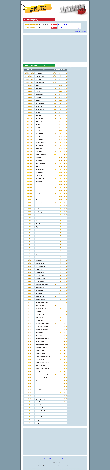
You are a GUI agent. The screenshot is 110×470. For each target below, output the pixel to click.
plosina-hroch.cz (41, 414)
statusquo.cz (39, 290)
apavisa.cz (39, 121)
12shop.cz (39, 199)
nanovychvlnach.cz (41, 347)
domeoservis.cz (40, 236)
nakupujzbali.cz (40, 266)
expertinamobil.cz (41, 314)
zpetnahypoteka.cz (41, 395)
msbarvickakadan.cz (42, 344)
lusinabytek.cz (40, 257)
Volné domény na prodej (52, 465)
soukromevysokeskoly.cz (43, 377)
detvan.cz (38, 97)
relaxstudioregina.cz (42, 284)
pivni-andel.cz (40, 359)
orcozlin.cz (39, 73)
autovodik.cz (39, 205)
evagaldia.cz (39, 242)
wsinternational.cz (41, 296)
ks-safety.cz (39, 332)
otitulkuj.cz (39, 269)
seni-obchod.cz (40, 371)
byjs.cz (38, 91)
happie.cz (38, 157)
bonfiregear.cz (40, 208)
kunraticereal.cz (40, 335)
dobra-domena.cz (41, 308)
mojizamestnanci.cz (41, 341)
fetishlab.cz (39, 248)
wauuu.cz (38, 190)
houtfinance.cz (40, 251)
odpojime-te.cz (40, 350)
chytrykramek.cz (40, 224)
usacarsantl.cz (40, 187)
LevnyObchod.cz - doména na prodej (69, 24)
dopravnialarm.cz (41, 239)
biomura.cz (39, 127)
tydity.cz (38, 112)
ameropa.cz (39, 88)
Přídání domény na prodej (79, 31)
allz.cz (37, 85)
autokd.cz (38, 124)
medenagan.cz (40, 260)
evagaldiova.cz (40, 245)
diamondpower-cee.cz (42, 405)
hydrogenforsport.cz (42, 326)
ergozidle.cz (39, 145)
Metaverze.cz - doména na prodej (69, 28)
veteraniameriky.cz (41, 386)
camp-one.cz (39, 218)
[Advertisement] (55, 48)
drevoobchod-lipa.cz (42, 411)
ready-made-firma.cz (42, 420)
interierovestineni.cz (42, 329)
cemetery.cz (39, 94)
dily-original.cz (40, 408)
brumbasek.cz (40, 215)
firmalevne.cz (39, 151)
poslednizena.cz (40, 278)
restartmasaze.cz (40, 365)
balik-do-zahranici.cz (42, 402)
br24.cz (38, 130)
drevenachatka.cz (41, 311)
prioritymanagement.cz (42, 362)
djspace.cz (39, 136)
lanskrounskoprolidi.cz (42, 338)
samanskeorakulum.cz (42, 368)
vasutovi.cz (39, 115)
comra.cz (38, 79)
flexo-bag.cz (39, 317)
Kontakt (64, 458)
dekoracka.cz (39, 233)
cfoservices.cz (40, 221)
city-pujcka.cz (40, 227)
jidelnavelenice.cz (41, 82)
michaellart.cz (40, 263)
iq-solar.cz (39, 254)
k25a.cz (38, 100)
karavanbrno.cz (40, 163)
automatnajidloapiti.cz (42, 302)
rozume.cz (39, 181)
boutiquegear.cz (40, 212)
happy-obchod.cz (41, 320)
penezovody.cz (40, 275)
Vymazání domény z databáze (52, 458)
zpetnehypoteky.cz (41, 399)
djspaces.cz (39, 139)
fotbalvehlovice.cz (41, 154)
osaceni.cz (39, 175)
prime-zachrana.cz (41, 417)
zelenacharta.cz (40, 299)
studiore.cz (39, 106)
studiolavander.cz (41, 380)
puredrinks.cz (40, 281)
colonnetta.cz (40, 230)
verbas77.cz (39, 293)
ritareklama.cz (40, 178)
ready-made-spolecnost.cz (43, 423)
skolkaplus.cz (40, 287)
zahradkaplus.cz (40, 193)
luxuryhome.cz (40, 103)
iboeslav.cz (39, 160)
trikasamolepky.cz (41, 383)
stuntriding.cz (40, 109)
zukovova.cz (39, 196)
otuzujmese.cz (40, 272)
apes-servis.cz (40, 202)
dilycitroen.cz (40, 76)
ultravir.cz (38, 184)
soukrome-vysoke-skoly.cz (43, 374)
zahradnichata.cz (41, 389)
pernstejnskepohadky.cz (43, 356)
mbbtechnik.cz (40, 169)
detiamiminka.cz (40, 133)
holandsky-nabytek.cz (42, 323)
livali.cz (38, 166)
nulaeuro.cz (39, 172)
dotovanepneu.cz (41, 142)
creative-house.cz (41, 305)
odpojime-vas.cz (40, 353)
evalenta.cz (39, 148)
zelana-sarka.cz (40, 392)
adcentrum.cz (40, 118)
